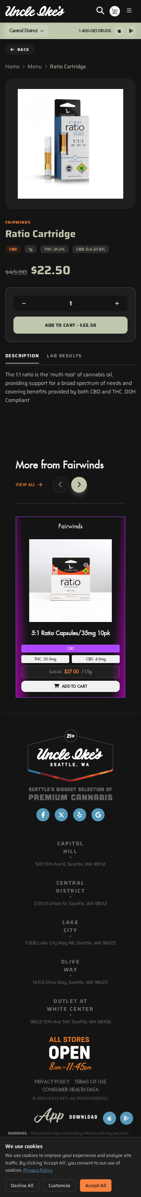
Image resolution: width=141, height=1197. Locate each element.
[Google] (98, 814)
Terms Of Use (90, 1082)
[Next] (79, 485)
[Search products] (100, 11)
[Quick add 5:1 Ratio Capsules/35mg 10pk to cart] (109, 624)
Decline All (22, 1185)
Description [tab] (22, 355)
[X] (61, 814)
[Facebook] (43, 814)
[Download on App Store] (119, 30)
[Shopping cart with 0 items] (115, 11)
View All (25, 484)
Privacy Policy (37, 1170)
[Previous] (61, 485)
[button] (70, 607)
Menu (35, 67)
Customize (59, 1185)
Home (12, 67)
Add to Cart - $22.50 (70, 325)
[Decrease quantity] (24, 303)
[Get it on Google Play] (131, 30)
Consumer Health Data (70, 1090)
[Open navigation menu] (129, 11)
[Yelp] (79, 814)
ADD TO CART (74, 686)
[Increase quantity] (117, 303)
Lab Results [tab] (64, 355)
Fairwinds (70, 526)
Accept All (95, 1185)
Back (23, 49)
